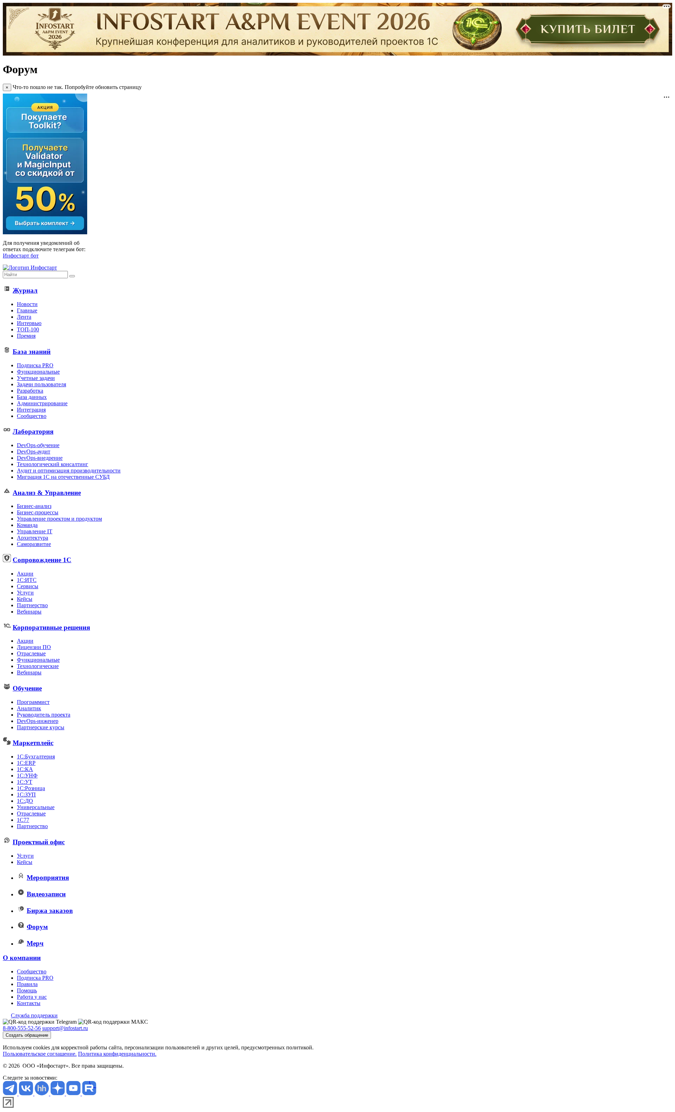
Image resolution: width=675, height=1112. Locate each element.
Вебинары (29, 612)
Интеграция (31, 410)
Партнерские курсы (40, 727)
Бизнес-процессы (37, 512)
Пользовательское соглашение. (40, 1054)
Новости (27, 304)
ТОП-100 (28, 329)
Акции (25, 574)
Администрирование (42, 403)
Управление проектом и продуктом (59, 519)
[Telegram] (11, 1094)
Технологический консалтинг (52, 464)
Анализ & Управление (47, 492)
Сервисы (27, 586)
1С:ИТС (27, 580)
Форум (37, 926)
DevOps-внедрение (40, 458)
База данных (32, 397)
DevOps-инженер (37, 721)
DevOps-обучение (38, 445)
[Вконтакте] (26, 1094)
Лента (24, 317)
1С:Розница (31, 788)
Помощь (27, 990)
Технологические (38, 666)
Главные (27, 310)
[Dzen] (58, 1094)
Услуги (25, 593)
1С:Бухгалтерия (36, 757)
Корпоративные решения (51, 627)
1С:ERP (26, 763)
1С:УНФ (27, 776)
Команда (27, 525)
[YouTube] (74, 1094)
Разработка (30, 391)
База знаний (32, 351)
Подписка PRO (35, 365)
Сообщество (31, 416)
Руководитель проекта (43, 715)
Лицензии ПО (34, 647)
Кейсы (24, 599)
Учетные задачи (36, 378)
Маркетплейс (33, 742)
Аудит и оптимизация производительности (69, 471)
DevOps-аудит (33, 452)
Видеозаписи (46, 894)
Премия (26, 336)
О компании (22, 957)
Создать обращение (27, 1035)
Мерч (35, 943)
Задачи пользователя (41, 384)
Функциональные (38, 372)
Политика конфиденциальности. (117, 1054)
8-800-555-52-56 (22, 1028)
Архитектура (32, 538)
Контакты (28, 1003)
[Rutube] (89, 1094)
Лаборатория (33, 431)
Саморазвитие (34, 544)
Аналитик (29, 708)
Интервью (29, 323)
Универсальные (35, 807)
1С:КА (25, 769)
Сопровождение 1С (42, 560)
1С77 (23, 820)
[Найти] (72, 276)
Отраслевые (31, 653)
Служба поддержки (34, 1015)
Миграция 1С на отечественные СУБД (63, 477)
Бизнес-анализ (34, 506)
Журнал (25, 290)
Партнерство (32, 605)
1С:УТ (24, 782)
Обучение (27, 688)
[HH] (42, 1094)
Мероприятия (48, 877)
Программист (33, 702)
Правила (27, 984)
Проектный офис (39, 842)
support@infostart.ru (65, 1028)
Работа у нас (32, 997)
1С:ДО (25, 801)
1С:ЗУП (26, 795)
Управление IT (34, 531)
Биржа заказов (50, 910)
